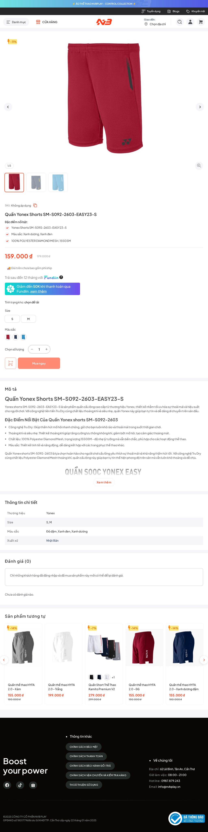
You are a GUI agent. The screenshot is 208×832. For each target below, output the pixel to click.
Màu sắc (10, 329)
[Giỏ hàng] (201, 22)
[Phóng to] (199, 166)
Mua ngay (39, 363)
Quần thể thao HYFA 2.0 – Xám (21, 687)
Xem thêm (104, 482)
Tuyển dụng (153, 11)
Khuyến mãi (198, 11)
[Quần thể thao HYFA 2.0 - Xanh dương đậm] (184, 647)
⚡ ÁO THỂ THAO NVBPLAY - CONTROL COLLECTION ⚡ (104, 3)
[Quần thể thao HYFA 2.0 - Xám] (23, 647)
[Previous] (8, 107)
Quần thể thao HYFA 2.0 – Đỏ (142, 687)
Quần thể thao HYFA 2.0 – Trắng (61, 687)
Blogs (176, 11)
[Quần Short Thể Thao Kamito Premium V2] (104, 647)
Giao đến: (155, 22)
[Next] (200, 107)
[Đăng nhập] (190, 22)
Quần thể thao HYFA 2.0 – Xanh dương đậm (184, 687)
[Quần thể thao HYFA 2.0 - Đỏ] (144, 647)
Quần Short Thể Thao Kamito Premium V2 (102, 687)
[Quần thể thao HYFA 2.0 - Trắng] (63, 647)
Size (7, 310)
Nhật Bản (52, 540)
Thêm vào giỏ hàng (10, 363)
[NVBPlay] (104, 22)
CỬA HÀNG (49, 22)
